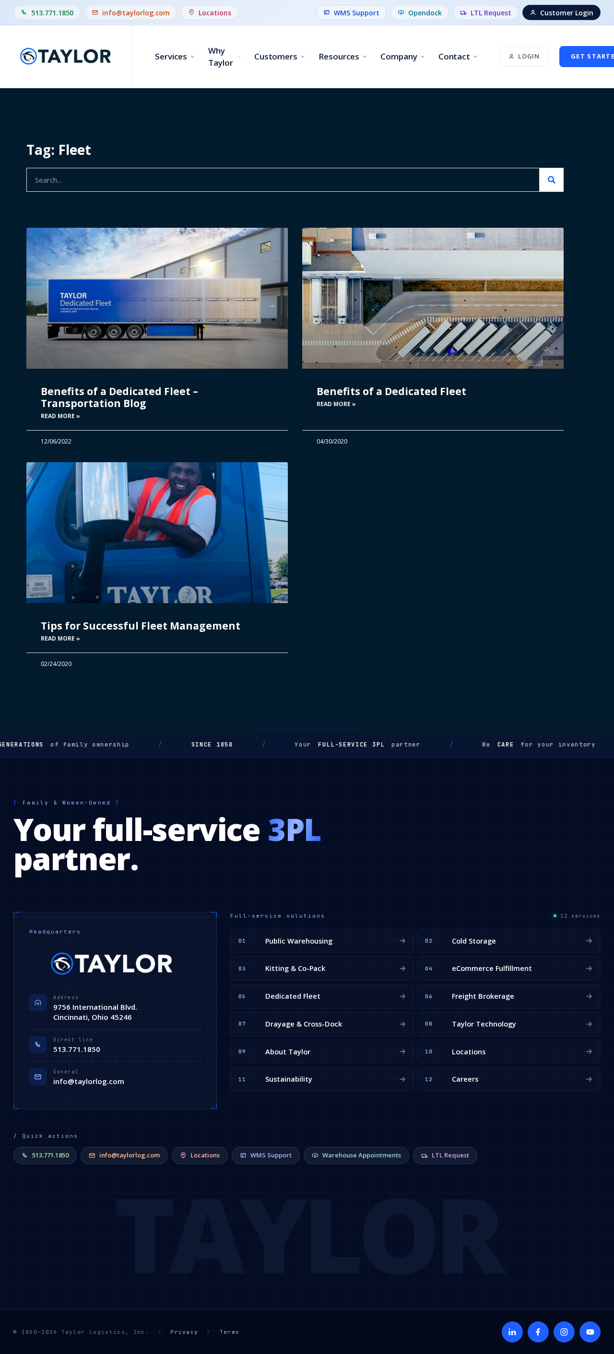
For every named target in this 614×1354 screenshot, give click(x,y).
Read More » (60, 416)
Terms (230, 1332)
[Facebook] (538, 1331)
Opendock (425, 12)
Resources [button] (339, 56)
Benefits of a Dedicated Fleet (391, 391)
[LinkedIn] (512, 1331)
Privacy (184, 1332)
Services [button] (171, 56)
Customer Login (566, 12)
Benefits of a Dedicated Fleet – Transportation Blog (119, 397)
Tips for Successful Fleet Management (140, 625)
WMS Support (356, 12)
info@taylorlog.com (136, 12)
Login (529, 56)
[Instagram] (564, 1331)
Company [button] (398, 56)
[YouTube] (590, 1331)
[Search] (552, 180)
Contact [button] (454, 56)
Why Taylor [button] (220, 57)
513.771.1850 (52, 12)
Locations (215, 12)
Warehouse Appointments (361, 1155)
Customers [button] (275, 56)
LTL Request (491, 12)
